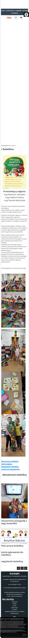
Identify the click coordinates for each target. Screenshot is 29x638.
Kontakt (14, 609)
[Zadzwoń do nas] (1, 5)
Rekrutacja (14, 607)
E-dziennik (17, 11)
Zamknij (24, 634)
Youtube (25, 11)
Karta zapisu (6, 464)
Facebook (14, 13)
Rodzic (15, 604)
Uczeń (14, 606)
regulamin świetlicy (12, 561)
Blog (3, 11)
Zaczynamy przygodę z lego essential (14, 522)
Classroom (9, 11)
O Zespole (14, 602)
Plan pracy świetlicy (10, 461)
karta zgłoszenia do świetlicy (12, 553)
